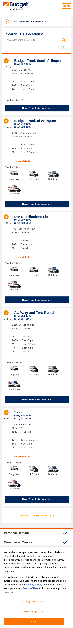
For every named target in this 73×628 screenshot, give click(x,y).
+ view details (22, 161)
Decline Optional (33, 611)
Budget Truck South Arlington (38, 61)
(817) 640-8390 (22, 123)
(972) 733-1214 (22, 222)
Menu (66, 5)
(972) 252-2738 (22, 315)
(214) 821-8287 (22, 418)
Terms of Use (30, 588)
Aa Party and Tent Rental (34, 313)
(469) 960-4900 (22, 219)
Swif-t (19, 412)
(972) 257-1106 (22, 318)
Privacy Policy (34, 584)
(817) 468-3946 (22, 63)
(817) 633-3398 (22, 127)
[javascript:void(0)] (61, 48)
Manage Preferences (34, 601)
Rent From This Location (36, 108)
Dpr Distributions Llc (31, 217)
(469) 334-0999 (22, 415)
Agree (33, 621)
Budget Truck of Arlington (35, 121)
